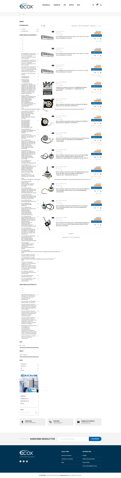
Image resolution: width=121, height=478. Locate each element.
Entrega (84, 455)
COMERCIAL (23, 366)
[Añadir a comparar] (100, 38)
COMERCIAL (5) (24, 398)
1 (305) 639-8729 (57, 422)
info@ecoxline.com (86, 422)
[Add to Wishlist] (97, 38)
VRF (21, 368)
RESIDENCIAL (24, 364)
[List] (44, 26)
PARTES (22, 370)
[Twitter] (24, 461)
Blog (63, 462)
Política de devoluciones (89, 459)
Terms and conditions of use (90, 466)
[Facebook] (20, 461)
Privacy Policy (86, 462)
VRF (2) (22, 403)
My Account (100, 5)
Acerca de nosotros (66, 455)
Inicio (21, 360)
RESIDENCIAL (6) (24, 401)
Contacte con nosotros (67, 459)
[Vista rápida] (94, 38)
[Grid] (42, 26)
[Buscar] (93, 5)
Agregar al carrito (96, 35)
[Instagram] (27, 461)
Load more (71, 233)
